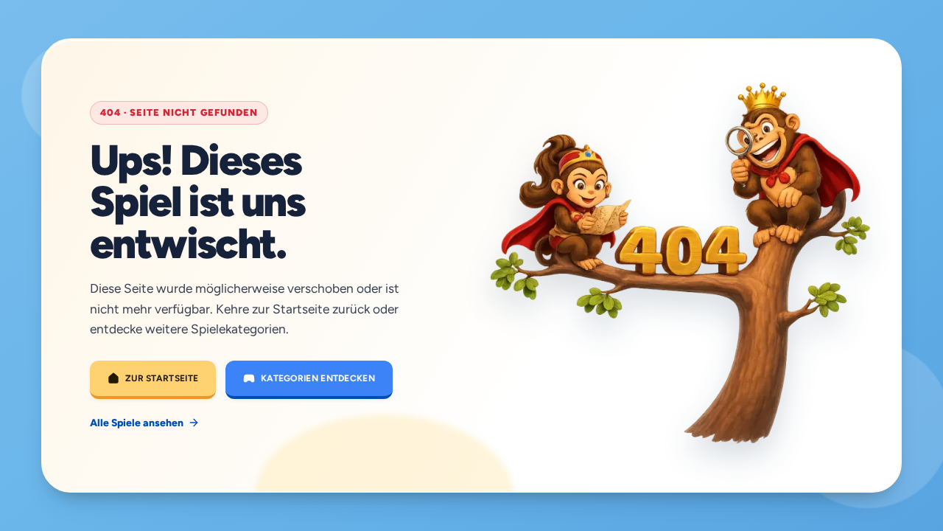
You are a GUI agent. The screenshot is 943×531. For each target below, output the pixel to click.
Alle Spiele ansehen (136, 423)
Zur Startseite (161, 378)
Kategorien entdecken (318, 378)
